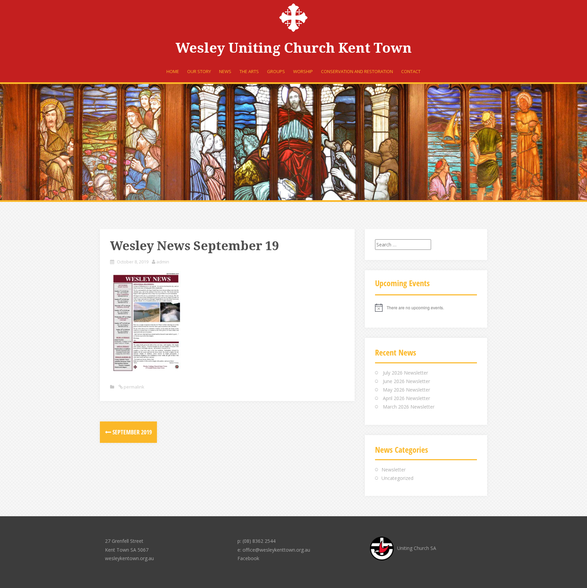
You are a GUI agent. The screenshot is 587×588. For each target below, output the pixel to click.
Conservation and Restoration (357, 71)
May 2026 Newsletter (406, 389)
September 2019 (131, 432)
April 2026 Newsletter (406, 398)
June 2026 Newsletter (406, 381)
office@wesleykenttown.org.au (276, 550)
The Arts (249, 71)
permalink (133, 387)
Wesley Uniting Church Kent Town (294, 48)
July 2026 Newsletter (405, 372)
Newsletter (393, 469)
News (225, 71)
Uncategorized (397, 478)
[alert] (426, 308)
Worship (303, 71)
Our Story (199, 71)
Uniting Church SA (416, 548)
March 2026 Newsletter (408, 406)
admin (162, 262)
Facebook (248, 558)
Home (172, 71)
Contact (411, 71)
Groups (276, 71)
